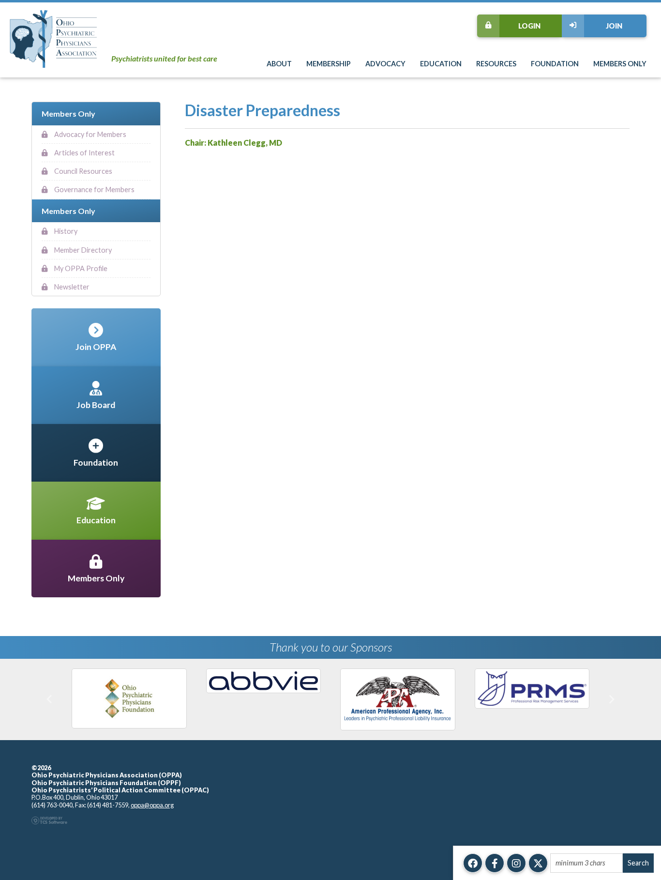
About (279, 64)
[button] (49, 699)
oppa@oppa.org (152, 805)
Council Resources (82, 171)
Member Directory (82, 250)
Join (614, 26)
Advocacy (385, 64)
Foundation (555, 64)
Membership (328, 64)
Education (441, 64)
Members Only (619, 64)
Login (529, 26)
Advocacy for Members (89, 134)
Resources (496, 64)
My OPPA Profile (80, 268)
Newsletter (71, 287)
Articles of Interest (84, 153)
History (65, 231)
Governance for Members (94, 189)
